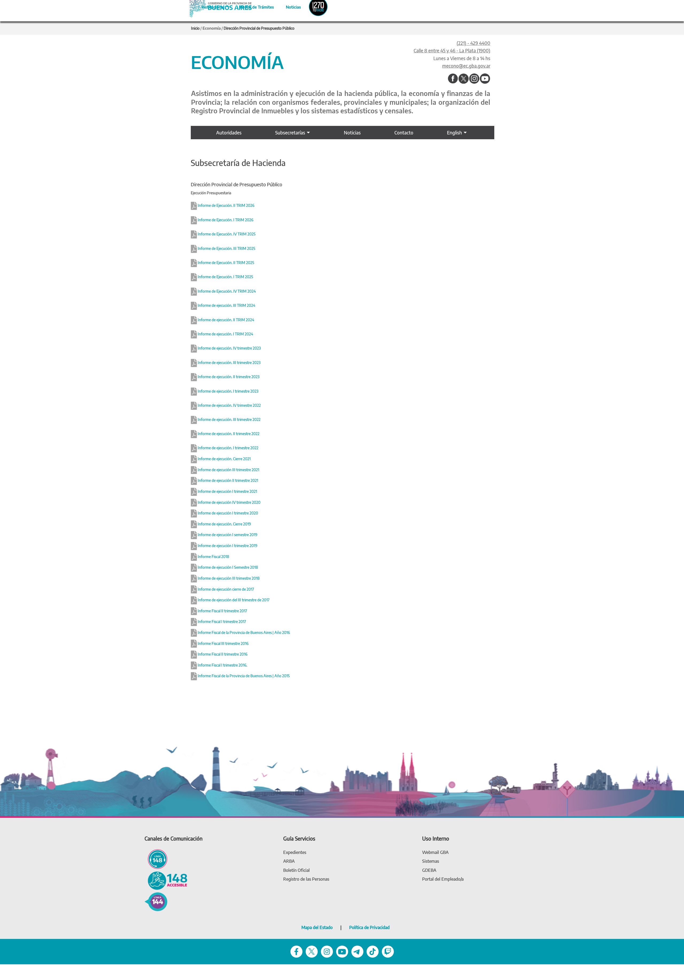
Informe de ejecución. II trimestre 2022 (228, 434)
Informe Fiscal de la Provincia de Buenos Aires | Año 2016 (243, 632)
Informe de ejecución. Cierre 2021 (224, 458)
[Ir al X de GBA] (312, 951)
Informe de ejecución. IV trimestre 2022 (229, 405)
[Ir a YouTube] (485, 79)
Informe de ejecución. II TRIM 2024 (225, 320)
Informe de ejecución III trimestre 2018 (228, 578)
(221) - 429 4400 (473, 43)
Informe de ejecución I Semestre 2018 (227, 567)
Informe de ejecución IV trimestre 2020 (229, 502)
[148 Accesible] (166, 880)
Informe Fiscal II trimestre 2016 (222, 654)
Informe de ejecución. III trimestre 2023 (229, 362)
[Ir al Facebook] (453, 79)
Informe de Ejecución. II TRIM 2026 (226, 205)
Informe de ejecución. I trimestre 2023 (227, 391)
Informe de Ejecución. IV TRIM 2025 (226, 234)
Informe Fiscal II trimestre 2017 (222, 611)
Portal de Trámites (254, 6)
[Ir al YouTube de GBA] (342, 951)
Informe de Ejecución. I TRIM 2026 (225, 220)
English (454, 133)
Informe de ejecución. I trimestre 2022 (227, 448)
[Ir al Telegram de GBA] (357, 951)
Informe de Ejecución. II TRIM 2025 (226, 262)
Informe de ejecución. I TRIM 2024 (225, 334)
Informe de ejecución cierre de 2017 (225, 589)
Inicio (195, 28)
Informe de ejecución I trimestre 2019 (227, 545)
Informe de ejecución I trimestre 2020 (228, 513)
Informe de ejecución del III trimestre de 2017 (233, 600)
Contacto (403, 133)
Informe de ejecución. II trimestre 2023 (228, 377)
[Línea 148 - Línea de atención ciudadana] (156, 858)
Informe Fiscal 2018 (213, 556)
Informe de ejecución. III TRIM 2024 (226, 305)
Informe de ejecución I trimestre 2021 (227, 491)
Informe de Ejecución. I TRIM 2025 (225, 277)
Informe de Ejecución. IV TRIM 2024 (227, 291)
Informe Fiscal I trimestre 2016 (221, 665)
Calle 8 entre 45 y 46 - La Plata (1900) (452, 50)
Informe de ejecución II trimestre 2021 (228, 480)
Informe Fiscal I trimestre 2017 (221, 621)
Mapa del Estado (317, 927)
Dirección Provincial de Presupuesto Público (259, 28)
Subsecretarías (290, 133)
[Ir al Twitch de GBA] (388, 951)
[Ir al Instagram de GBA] (327, 951)
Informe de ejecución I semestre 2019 (227, 534)
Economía (212, 28)
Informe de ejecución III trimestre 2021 (228, 469)
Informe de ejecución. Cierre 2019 (224, 524)
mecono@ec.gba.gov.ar (466, 66)
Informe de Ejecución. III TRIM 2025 (226, 248)
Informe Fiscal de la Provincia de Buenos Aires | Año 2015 (243, 676)
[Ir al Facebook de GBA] (296, 951)
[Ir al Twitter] (463, 79)
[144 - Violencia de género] (156, 901)
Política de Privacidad (369, 927)
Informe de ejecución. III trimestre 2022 (229, 419)
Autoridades (229, 133)
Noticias (289, 6)
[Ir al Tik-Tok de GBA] (373, 951)
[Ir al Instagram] (474, 79)
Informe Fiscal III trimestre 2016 (222, 643)
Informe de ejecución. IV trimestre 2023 (229, 348)
